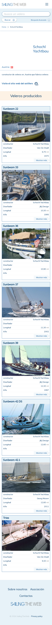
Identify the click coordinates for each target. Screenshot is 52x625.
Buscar (8, 20)
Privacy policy (36, 616)
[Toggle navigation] (46, 4)
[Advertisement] (17, 49)
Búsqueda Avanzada (38, 20)
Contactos (26, 596)
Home (4, 27)
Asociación (37, 589)
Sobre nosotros (17, 589)
